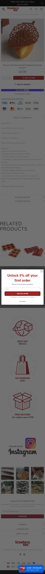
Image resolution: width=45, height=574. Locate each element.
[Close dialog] (42, 271)
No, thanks (22, 301)
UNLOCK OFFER (22, 294)
